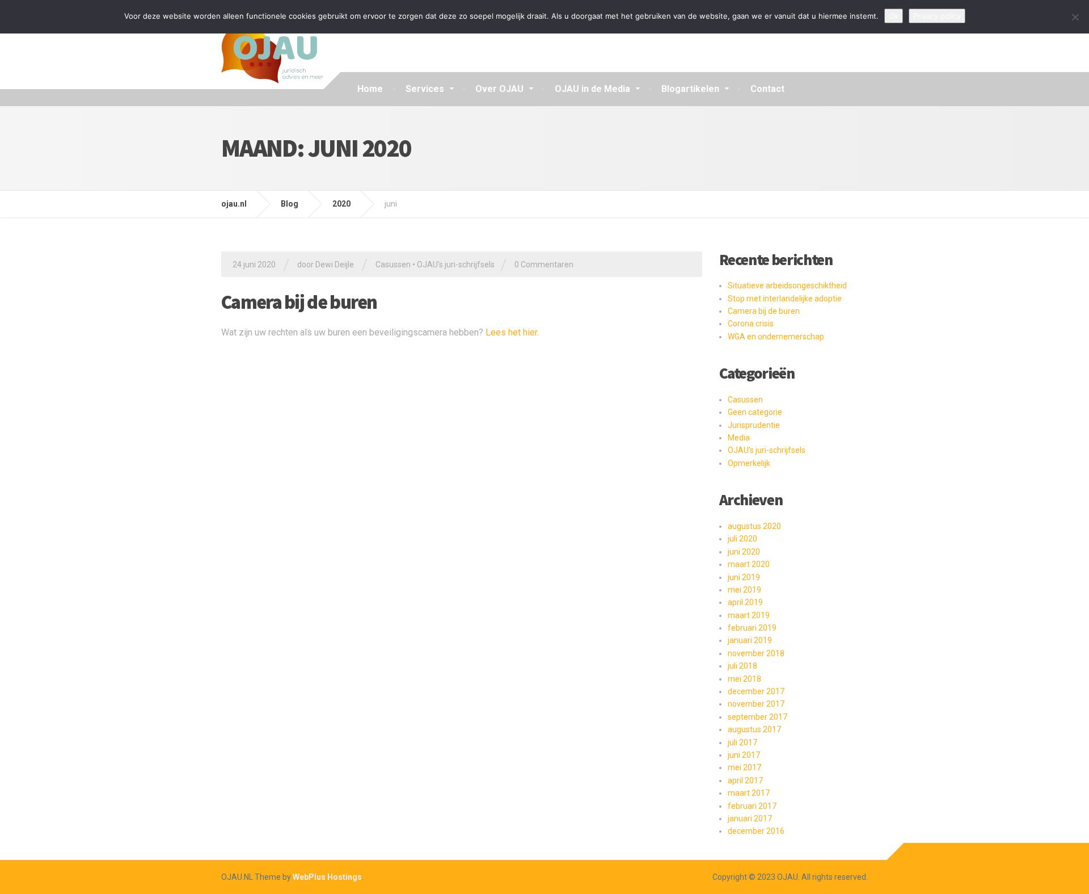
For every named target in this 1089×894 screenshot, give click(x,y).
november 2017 (756, 703)
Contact (767, 88)
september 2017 (757, 716)
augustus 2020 (754, 526)
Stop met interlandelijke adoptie (785, 298)
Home (370, 88)
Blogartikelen (690, 88)
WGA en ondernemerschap (776, 336)
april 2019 (745, 602)
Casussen (393, 264)
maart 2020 (749, 564)
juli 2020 (742, 538)
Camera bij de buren (299, 302)
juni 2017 (744, 754)
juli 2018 (742, 665)
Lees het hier (511, 332)
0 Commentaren (543, 264)
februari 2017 (752, 806)
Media (739, 437)
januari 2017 (750, 818)
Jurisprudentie (754, 425)
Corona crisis (751, 323)
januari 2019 (750, 640)
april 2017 (745, 780)
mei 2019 (744, 589)
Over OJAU (499, 88)
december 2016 (756, 831)
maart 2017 (749, 793)
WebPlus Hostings (327, 877)
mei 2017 (744, 767)
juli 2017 (742, 742)
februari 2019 (752, 627)
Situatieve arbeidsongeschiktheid (787, 285)
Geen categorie (755, 412)
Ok (893, 15)
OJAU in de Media (592, 88)
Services (425, 88)
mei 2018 (744, 678)
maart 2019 (749, 615)
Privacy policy (937, 15)
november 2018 (756, 653)
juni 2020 (744, 551)
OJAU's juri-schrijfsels (456, 264)
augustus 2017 (754, 729)
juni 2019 (744, 577)
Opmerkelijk (749, 463)
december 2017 (756, 691)
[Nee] (1074, 17)
